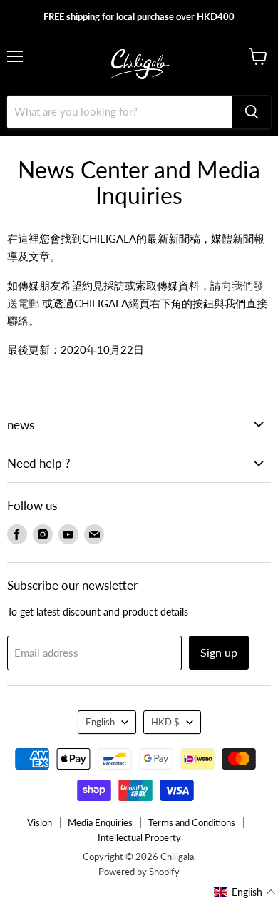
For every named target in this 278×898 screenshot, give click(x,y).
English (100, 722)
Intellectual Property (139, 837)
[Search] (251, 112)
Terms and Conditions (191, 822)
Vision (39, 822)
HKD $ (165, 722)
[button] (245, 892)
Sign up (218, 652)
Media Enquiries (100, 822)
